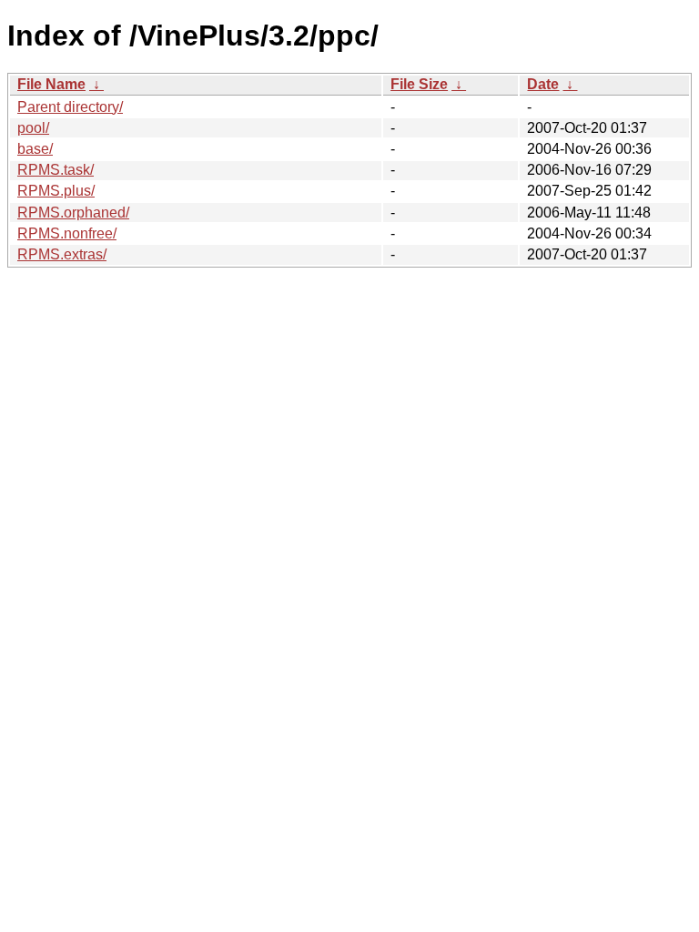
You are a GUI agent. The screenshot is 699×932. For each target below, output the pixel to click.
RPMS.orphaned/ (73, 212)
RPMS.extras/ (61, 254)
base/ (35, 149)
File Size (419, 84)
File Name (51, 84)
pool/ (33, 128)
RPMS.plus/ (56, 190)
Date (543, 84)
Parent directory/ (70, 107)
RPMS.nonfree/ (66, 233)
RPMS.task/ (55, 169)
